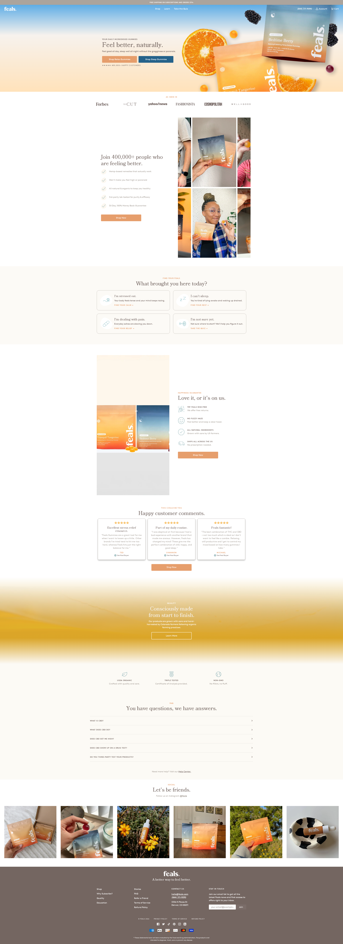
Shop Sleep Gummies (156, 59)
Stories (137, 889)
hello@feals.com (180, 894)
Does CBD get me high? (102, 739)
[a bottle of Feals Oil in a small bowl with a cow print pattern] (313, 832)
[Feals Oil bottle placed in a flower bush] (143, 832)
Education (102, 902)
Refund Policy (141, 907)
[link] (133, 300)
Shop (99, 889)
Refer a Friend (141, 898)
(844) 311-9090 (179, 897)
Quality (100, 898)
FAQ (136, 893)
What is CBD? (97, 721)
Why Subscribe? (105, 893)
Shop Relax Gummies (119, 59)
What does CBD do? (100, 730)
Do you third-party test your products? (112, 757)
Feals (142, 919)
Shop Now (121, 218)
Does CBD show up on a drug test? (108, 748)
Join (241, 907)
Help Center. (184, 771)
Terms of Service (142, 902)
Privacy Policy (160, 919)
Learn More (171, 635)
